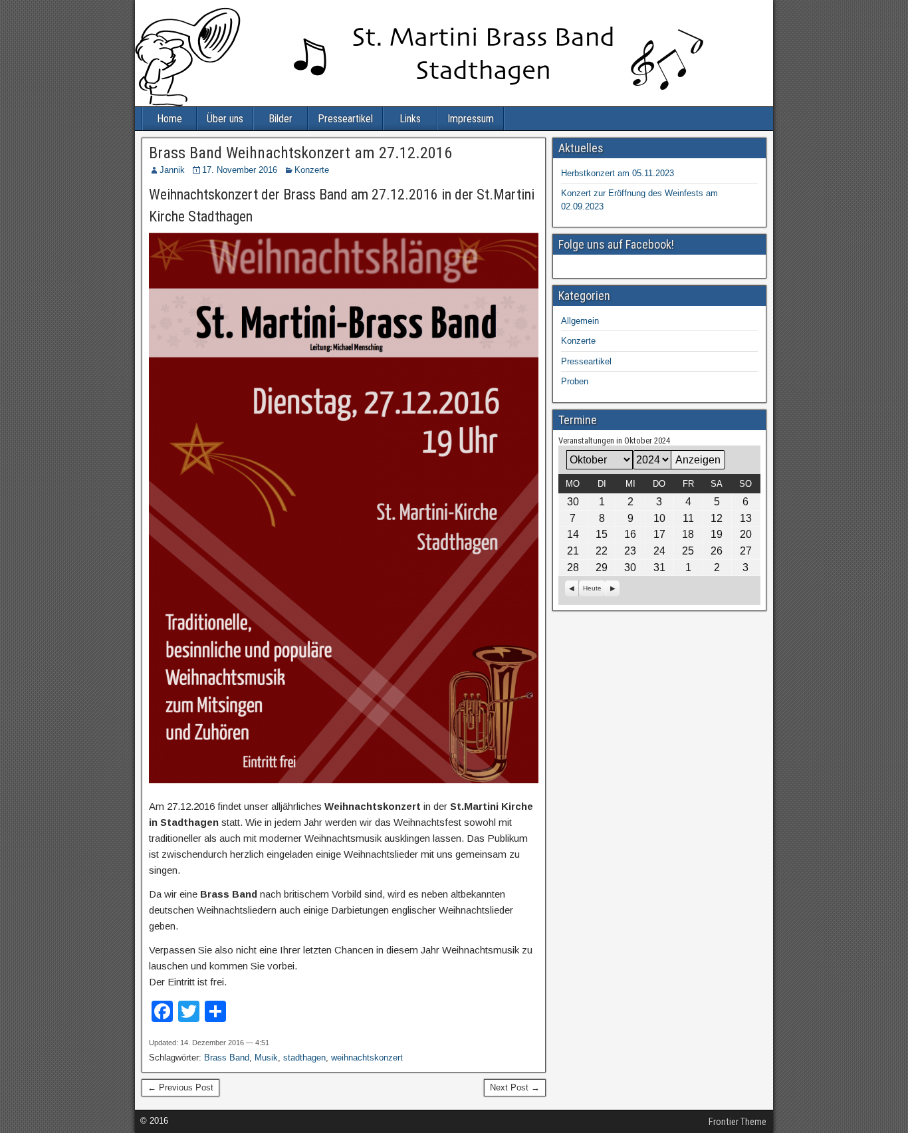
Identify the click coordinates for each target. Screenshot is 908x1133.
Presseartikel (345, 118)
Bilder (280, 118)
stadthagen (304, 1058)
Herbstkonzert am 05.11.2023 (617, 173)
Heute (592, 588)
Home (169, 118)
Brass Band (226, 1058)
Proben (574, 381)
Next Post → (515, 1087)
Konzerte (311, 170)
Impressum (470, 118)
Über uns (225, 118)
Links (410, 118)
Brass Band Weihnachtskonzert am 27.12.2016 (300, 153)
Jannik (172, 170)
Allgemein (580, 321)
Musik (266, 1058)
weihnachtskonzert (367, 1058)
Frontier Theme (737, 1122)
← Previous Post (180, 1087)
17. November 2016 (239, 170)
